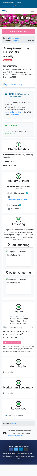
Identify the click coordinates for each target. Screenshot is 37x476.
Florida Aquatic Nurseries (18, 199)
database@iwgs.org (16, 436)
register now (10, 134)
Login (7, 131)
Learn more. (15, 114)
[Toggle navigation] (32, 11)
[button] (11, 449)
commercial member (13, 112)
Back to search (19, 31)
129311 (13, 424)
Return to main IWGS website (11, 2)
